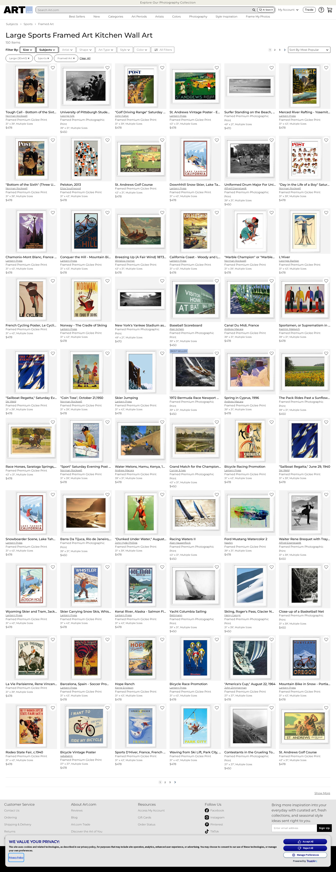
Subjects (12, 24)
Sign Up (324, 828)
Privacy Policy (16, 857)
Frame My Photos (258, 16)
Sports (28, 24)
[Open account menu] (297, 10)
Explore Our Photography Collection (168, 2)
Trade (309, 9)
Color (140, 49)
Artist (65, 49)
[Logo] (18, 9)
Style (123, 49)
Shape (83, 49)
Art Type (104, 49)
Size (26, 49)
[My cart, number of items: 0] (329, 10)
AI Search (268, 9)
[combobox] (143, 10)
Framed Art (46, 24)
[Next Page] (285, 50)
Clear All (85, 58)
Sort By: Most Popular (304, 49)
